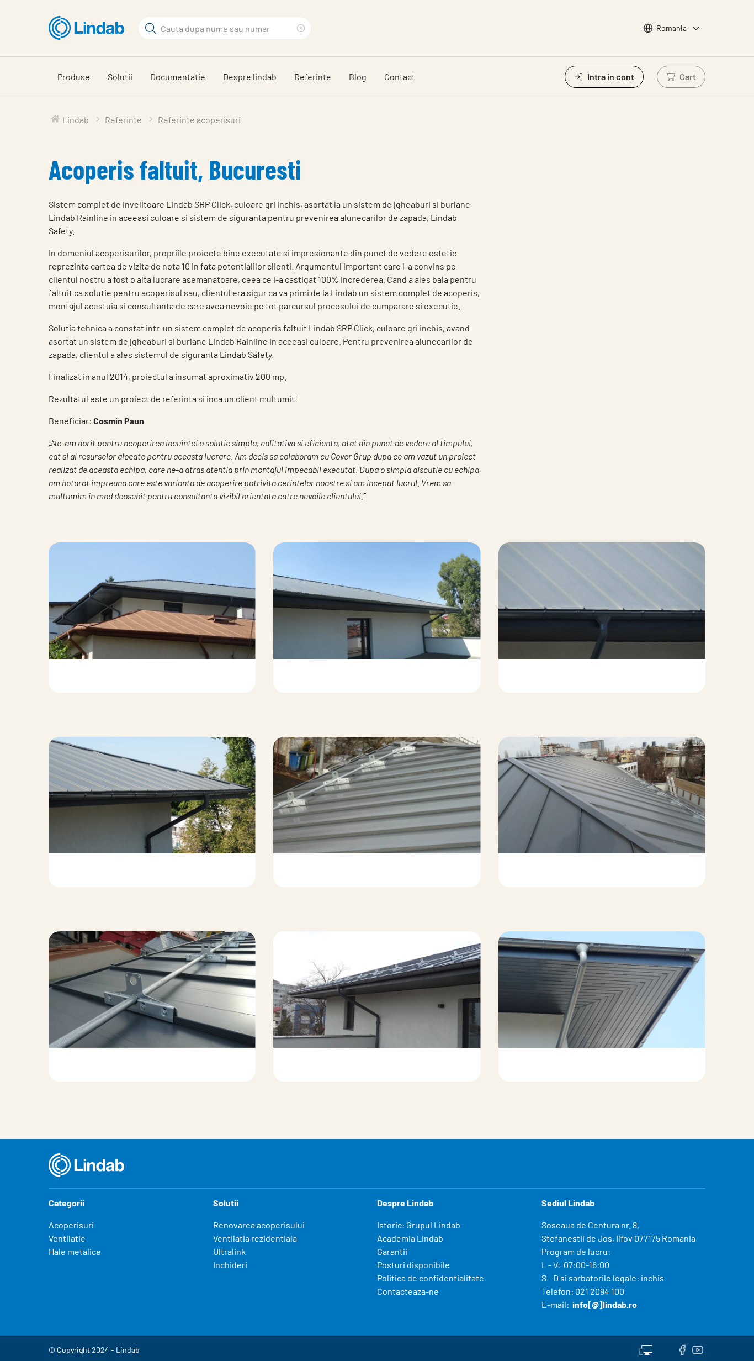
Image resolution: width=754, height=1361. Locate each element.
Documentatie (177, 76)
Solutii (120, 76)
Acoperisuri (71, 1225)
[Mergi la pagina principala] (89, 28)
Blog (358, 76)
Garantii (392, 1251)
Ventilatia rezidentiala (255, 1238)
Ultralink (229, 1251)
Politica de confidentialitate (430, 1278)
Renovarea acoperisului (259, 1225)
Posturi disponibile (413, 1264)
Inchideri (230, 1264)
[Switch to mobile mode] (645, 1348)
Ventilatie (67, 1238)
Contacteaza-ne (408, 1291)
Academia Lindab (410, 1238)
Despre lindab (250, 76)
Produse (73, 76)
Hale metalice (75, 1251)
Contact (399, 76)
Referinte (312, 76)
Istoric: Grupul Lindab (418, 1225)
